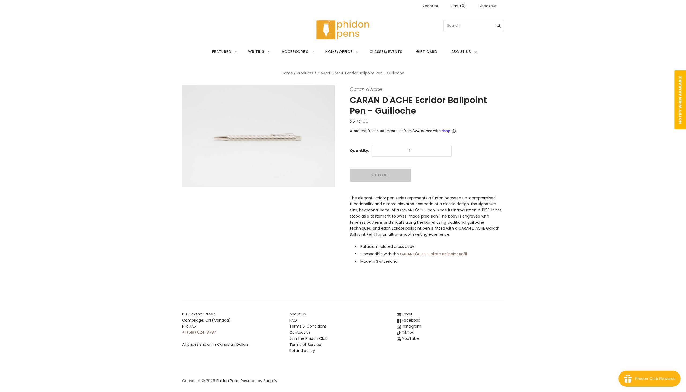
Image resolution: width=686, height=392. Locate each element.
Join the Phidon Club (308, 338)
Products (305, 73)
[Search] (498, 25)
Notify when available (680, 100)
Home (287, 73)
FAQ (293, 320)
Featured (222, 51)
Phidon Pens (227, 380)
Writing (256, 51)
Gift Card (426, 51)
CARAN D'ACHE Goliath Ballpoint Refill (434, 254)
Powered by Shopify (259, 380)
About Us (461, 51)
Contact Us (300, 332)
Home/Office (339, 51)
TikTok (407, 332)
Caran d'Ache (366, 89)
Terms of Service (305, 344)
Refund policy (302, 350)
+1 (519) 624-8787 (199, 332)
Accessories (295, 51)
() (458, 6)
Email (406, 314)
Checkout (487, 6)
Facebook (410, 320)
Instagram (411, 326)
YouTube (410, 338)
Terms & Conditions (308, 326)
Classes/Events (386, 51)
